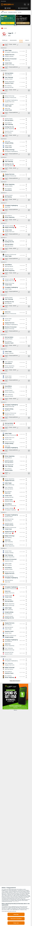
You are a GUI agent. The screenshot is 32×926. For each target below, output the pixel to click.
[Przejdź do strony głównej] (8, 4)
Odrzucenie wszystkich (16, 918)
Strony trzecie (16, 901)
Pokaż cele (16, 923)
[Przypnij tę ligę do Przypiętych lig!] (15, 33)
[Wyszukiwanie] (25, 4)
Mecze (27, 40)
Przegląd (4, 40)
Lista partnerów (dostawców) (9, 911)
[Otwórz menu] (28, 4)
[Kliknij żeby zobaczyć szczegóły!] (15, 51)
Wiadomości (13, 40)
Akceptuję (16, 914)
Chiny (5, 28)
